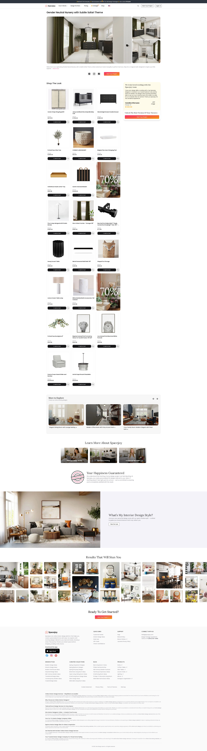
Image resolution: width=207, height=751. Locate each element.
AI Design (95, 6)
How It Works (62, 6)
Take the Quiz (114, 524)
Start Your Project (147, 6)
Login (157, 6)
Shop (102, 6)
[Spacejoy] (50, 5)
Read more (56, 68)
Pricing (86, 6)
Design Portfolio (75, 6)
